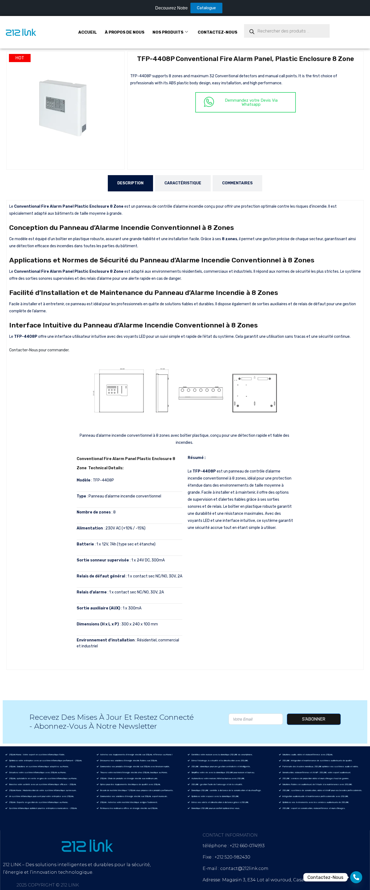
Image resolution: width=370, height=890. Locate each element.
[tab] (130, 183)
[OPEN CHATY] (356, 877)
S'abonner (313, 719)
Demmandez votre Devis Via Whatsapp (251, 102)
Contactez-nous (217, 32)
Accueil (87, 32)
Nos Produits (167, 32)
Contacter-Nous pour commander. (39, 350)
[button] (115, 61)
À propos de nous (124, 32)
